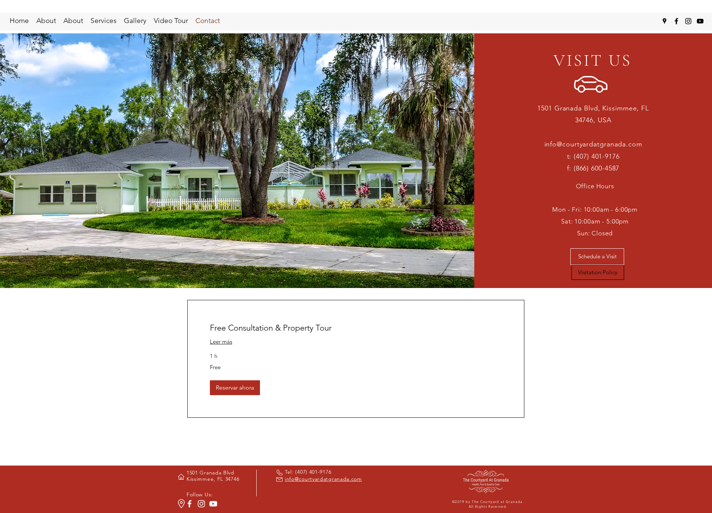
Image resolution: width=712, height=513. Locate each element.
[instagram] (688, 21)
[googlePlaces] (664, 21)
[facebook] (676, 21)
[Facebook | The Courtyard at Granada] (189, 504)
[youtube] (700, 21)
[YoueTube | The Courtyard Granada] (213, 504)
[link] (356, 327)
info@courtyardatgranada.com (593, 144)
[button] (235, 387)
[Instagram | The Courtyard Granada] (201, 504)
